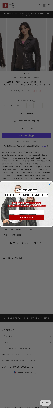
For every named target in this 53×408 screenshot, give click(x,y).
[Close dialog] (50, 183)
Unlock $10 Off (26, 217)
